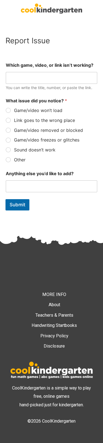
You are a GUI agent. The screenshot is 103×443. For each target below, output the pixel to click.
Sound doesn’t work (34, 150)
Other (20, 159)
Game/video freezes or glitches (46, 140)
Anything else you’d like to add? (40, 173)
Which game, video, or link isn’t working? (49, 65)
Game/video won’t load (38, 110)
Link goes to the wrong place (44, 120)
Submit (17, 204)
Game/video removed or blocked (48, 130)
